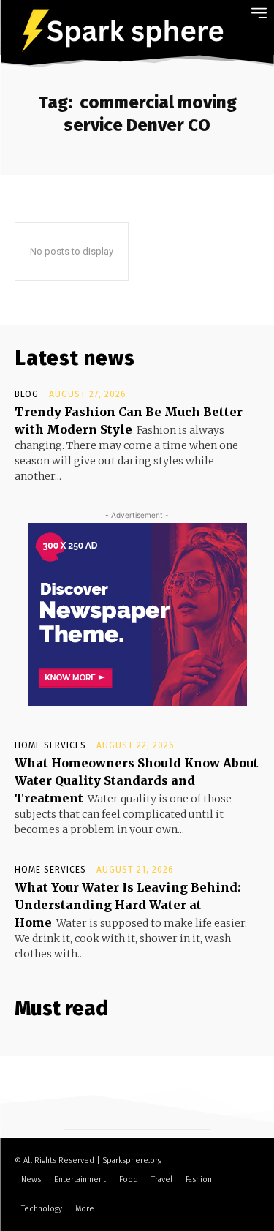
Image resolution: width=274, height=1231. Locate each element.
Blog (27, 394)
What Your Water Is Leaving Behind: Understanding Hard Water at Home (128, 905)
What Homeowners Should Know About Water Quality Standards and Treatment (137, 780)
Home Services (50, 745)
